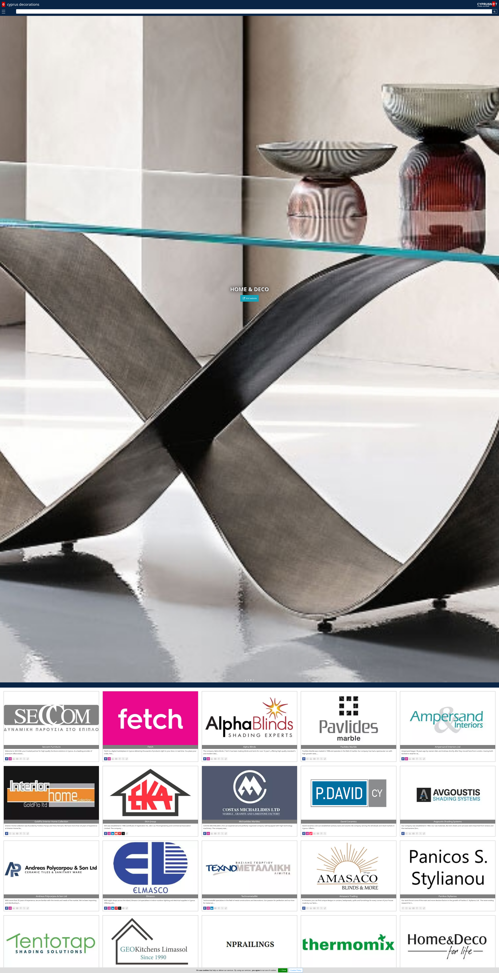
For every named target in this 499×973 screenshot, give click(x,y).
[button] (245, 680)
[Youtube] (17, 833)
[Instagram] (10, 833)
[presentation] (4, 351)
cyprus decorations (23, 4)
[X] (24, 833)
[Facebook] (6, 833)
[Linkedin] (13, 833)
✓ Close (282, 970)
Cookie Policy (295, 970)
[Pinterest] (20, 833)
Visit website (251, 298)
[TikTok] (27, 833)
